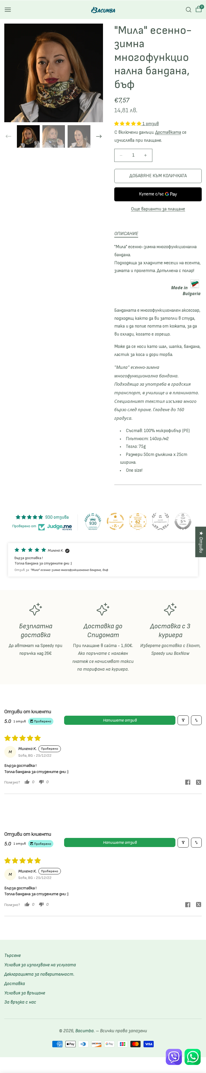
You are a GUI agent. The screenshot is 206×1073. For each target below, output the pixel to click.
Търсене (12, 955)
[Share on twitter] (198, 783)
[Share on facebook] (188, 783)
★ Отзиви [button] (201, 542)
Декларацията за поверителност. (39, 974)
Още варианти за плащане (158, 209)
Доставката (168, 132)
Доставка (14, 984)
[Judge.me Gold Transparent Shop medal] (115, 521)
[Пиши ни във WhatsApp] (193, 1057)
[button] (7, 9)
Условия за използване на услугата (40, 965)
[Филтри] (183, 720)
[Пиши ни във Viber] (174, 1057)
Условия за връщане (24, 993)
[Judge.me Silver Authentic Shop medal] (160, 521)
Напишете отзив (120, 720)
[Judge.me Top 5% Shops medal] (183, 521)
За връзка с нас (20, 1002)
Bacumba (84, 1031)
